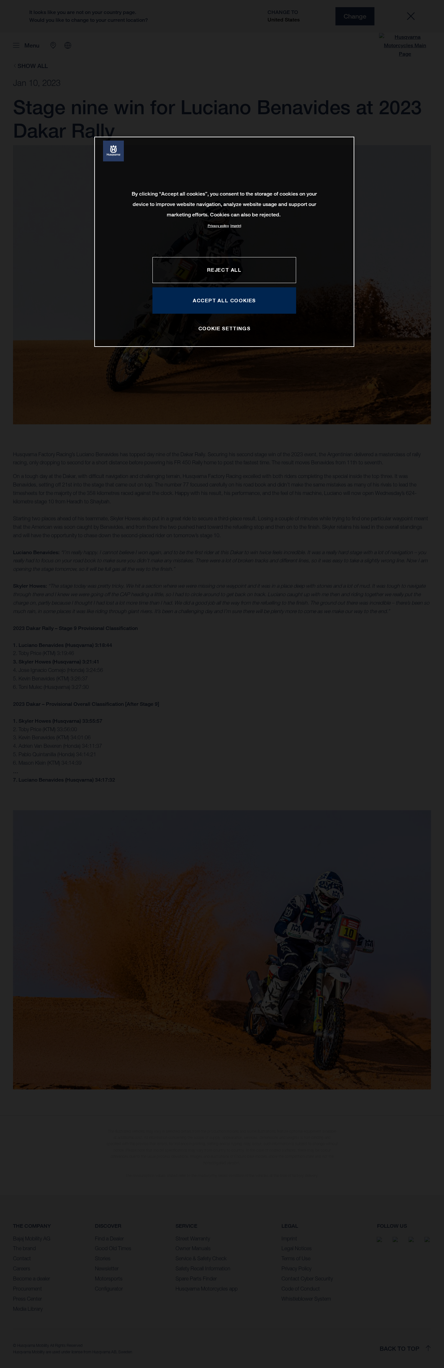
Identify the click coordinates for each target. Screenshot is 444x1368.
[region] (224, 242)
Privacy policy (218, 226)
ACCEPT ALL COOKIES (224, 300)
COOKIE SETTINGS (224, 328)
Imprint (235, 226)
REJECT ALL (224, 270)
